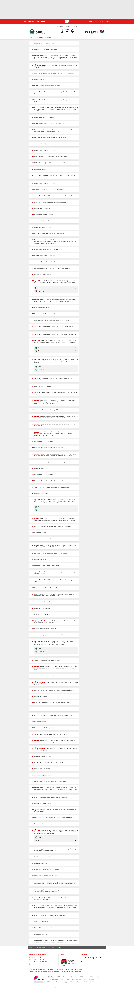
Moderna (50, 982)
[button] (39, 982)
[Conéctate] (100, 21)
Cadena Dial (72, 979)
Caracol (97, 977)
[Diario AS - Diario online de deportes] (67, 21)
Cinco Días (66, 979)
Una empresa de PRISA (39, 978)
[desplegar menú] (25, 21)
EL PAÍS (51, 977)
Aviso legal (37, 971)
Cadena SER (81, 977)
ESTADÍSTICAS (48, 37)
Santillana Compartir (74, 977)
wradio (62, 979)
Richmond (96, 979)
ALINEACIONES (40, 37)
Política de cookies (56, 971)
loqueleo (79, 982)
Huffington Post (53, 979)
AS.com (86, 977)
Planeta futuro (83, 979)
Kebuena (90, 979)
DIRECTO (32, 37)
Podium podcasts (58, 982)
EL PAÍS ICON (66, 982)
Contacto (31, 971)
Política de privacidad (46, 971)
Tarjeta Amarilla (41, 65)
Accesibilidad (78, 971)
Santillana (65, 977)
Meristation (85, 982)
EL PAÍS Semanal (78, 979)
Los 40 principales (58, 977)
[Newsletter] (96, 21)
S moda (72, 982)
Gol (38, 281)
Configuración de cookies (67, 971)
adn (91, 977)
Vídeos (43, 21)
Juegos (91, 21)
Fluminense (41, 291)
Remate (36, 56)
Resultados (31, 21)
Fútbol (37, 21)
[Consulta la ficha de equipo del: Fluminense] (36, 291)
